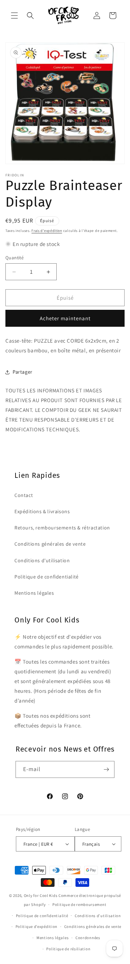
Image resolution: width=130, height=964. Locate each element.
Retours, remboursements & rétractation (62, 527)
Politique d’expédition (36, 926)
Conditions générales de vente (50, 544)
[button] (14, 15)
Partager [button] (22, 372)
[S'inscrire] (106, 769)
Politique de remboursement (79, 904)
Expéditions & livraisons (42, 511)
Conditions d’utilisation (98, 915)
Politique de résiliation (68, 948)
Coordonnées (87, 937)
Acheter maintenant (65, 318)
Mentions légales (34, 593)
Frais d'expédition (46, 230)
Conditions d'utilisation (42, 560)
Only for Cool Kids (41, 895)
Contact (23, 495)
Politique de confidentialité (46, 576)
